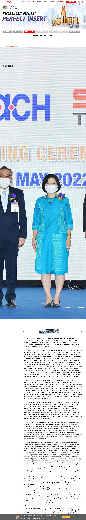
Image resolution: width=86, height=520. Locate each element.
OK (66, 517)
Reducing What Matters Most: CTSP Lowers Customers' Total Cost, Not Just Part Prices (51, 1)
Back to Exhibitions (74, 31)
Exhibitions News (18, 31)
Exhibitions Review (29, 31)
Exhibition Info (7, 31)
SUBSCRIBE (71, 2)
